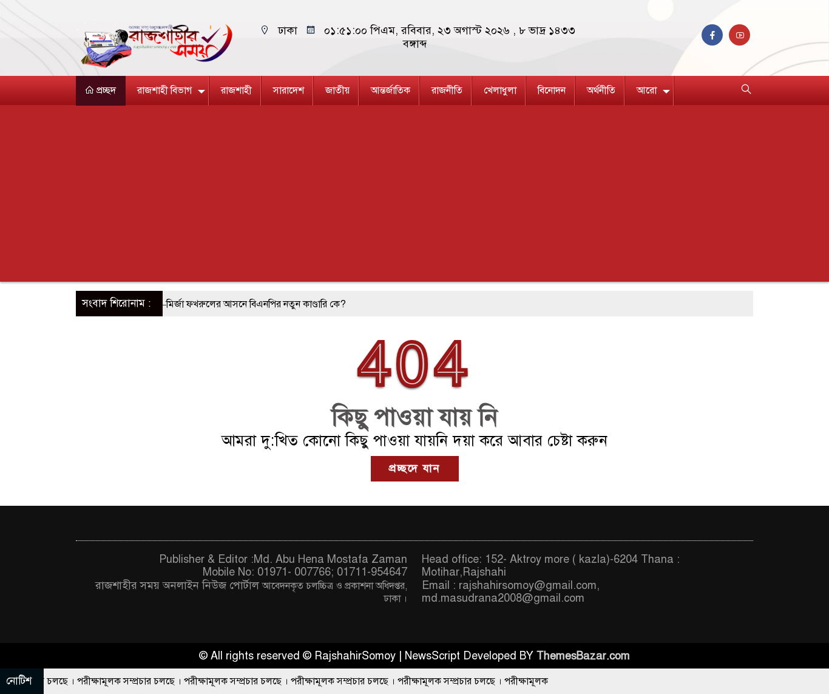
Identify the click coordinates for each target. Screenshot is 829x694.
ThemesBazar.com (583, 655)
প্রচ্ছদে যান (415, 468)
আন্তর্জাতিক (390, 90)
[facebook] (715, 35)
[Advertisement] (414, 197)
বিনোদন (552, 90)
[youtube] (741, 35)
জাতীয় (337, 90)
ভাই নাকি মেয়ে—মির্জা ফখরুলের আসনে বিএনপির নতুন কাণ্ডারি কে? (206, 304)
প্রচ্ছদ (105, 90)
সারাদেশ (288, 90)
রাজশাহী (236, 90)
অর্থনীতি (601, 90)
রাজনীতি (446, 90)
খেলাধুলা (500, 90)
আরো (647, 90)
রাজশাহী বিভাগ (164, 90)
